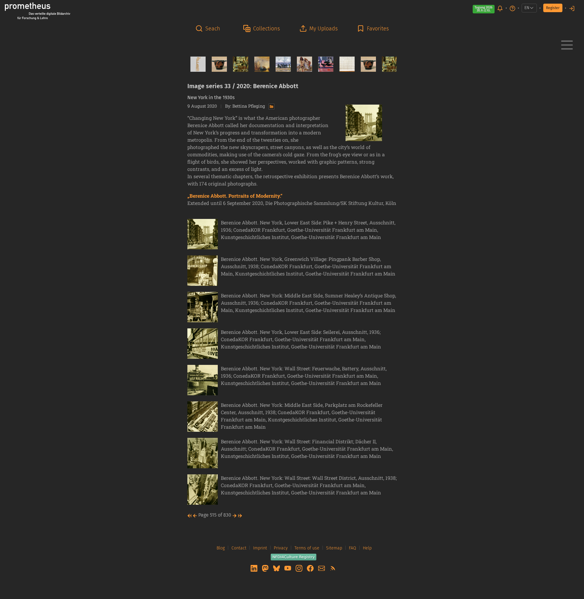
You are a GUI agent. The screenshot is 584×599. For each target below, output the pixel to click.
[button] (209, 28)
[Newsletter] (322, 568)
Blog (221, 548)
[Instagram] (299, 568)
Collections (266, 28)
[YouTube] (288, 568)
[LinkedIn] (254, 568)
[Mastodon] (265, 568)
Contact (238, 548)
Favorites (378, 28)
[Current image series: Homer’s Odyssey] (302, 64)
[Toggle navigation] (567, 45)
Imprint (260, 548)
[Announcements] (500, 8)
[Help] (512, 8)
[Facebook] (310, 568)
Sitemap (334, 548)
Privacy (281, 548)
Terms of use (306, 548)
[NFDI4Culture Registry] (293, 556)
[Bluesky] (277, 568)
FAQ (352, 548)
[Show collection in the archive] (270, 106)
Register (553, 8)
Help (367, 548)
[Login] (572, 8)
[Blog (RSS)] (333, 568)
